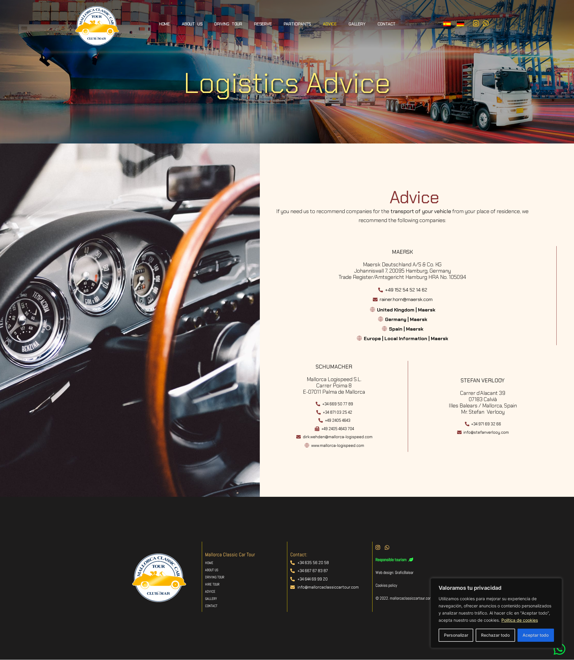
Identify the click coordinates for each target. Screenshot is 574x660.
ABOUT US (192, 24)
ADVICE (330, 24)
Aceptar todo (536, 635)
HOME (164, 24)
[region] (496, 613)
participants (297, 24)
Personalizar (456, 635)
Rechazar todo (495, 635)
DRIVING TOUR (228, 24)
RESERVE (263, 24)
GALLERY (357, 24)
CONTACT (387, 24)
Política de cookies (519, 620)
